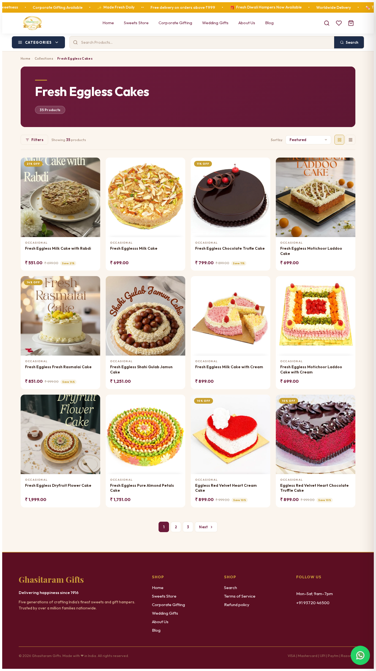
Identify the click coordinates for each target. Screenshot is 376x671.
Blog (269, 22)
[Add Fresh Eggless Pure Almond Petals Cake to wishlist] (177, 401)
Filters (37, 140)
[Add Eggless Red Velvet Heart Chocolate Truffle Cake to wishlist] (348, 401)
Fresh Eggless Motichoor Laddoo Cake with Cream (311, 369)
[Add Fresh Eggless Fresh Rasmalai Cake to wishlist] (92, 282)
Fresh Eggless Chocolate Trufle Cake (230, 248)
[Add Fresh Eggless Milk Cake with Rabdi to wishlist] (92, 164)
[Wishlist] (338, 23)
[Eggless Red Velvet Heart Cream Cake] (230, 434)
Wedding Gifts (215, 22)
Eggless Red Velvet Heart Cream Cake (226, 488)
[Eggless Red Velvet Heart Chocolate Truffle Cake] (315, 434)
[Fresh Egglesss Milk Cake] (145, 197)
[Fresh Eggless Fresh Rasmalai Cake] (60, 316)
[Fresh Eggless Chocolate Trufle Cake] (230, 197)
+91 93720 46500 (312, 602)
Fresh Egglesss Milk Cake (133, 248)
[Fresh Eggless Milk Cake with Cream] (230, 316)
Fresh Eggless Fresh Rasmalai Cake (58, 366)
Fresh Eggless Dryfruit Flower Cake (58, 485)
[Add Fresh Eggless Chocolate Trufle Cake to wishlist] (262, 164)
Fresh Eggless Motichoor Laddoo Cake (311, 251)
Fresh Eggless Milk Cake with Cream (229, 366)
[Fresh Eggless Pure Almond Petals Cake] (145, 434)
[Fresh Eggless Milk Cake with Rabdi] (60, 197)
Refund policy (236, 604)
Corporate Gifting (175, 22)
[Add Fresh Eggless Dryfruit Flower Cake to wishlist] (92, 401)
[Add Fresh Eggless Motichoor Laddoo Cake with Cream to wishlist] (348, 282)
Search (230, 587)
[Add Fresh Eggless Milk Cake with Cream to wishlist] (262, 282)
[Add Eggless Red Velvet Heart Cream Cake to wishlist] (262, 401)
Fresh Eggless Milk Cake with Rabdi (58, 248)
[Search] (326, 23)
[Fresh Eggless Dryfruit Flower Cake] (60, 434)
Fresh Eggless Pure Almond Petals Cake (142, 488)
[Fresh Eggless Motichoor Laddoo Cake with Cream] (315, 316)
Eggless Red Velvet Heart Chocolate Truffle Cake (314, 488)
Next (203, 527)
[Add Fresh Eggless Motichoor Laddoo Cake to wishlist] (348, 164)
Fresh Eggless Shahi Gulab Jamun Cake (141, 369)
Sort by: (277, 140)
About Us (246, 22)
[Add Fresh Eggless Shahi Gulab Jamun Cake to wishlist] (177, 282)
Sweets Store (136, 22)
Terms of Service (239, 596)
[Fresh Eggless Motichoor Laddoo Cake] (315, 197)
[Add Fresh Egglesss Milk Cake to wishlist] (177, 164)
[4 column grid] (339, 140)
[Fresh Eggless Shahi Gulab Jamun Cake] (145, 316)
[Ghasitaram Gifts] (32, 23)
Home (108, 22)
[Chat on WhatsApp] (360, 655)
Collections (44, 58)
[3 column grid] (350, 140)
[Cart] (351, 23)
